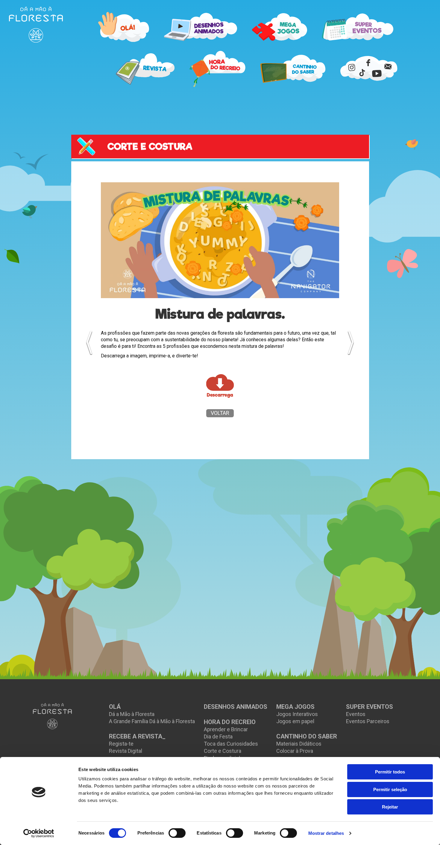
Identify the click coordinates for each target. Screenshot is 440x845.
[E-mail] (388, 66)
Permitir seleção (390, 789)
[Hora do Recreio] (217, 69)
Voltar (220, 413)
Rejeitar (390, 806)
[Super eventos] (357, 26)
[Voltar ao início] (52, 716)
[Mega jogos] (279, 27)
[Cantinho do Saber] (292, 69)
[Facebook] (368, 62)
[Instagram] (352, 67)
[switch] (177, 833)
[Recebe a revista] (145, 69)
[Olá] (123, 27)
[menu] (36, 25)
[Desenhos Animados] (200, 27)
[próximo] (351, 342)
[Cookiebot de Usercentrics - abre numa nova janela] (39, 833)
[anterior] (89, 342)
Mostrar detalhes (326, 833)
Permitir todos (390, 771)
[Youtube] (377, 73)
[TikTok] (362, 72)
